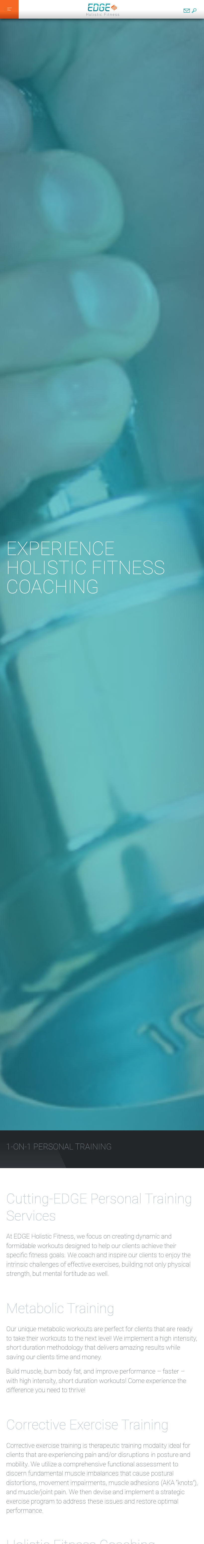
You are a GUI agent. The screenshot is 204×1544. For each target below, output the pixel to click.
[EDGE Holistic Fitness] (102, 9)
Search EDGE (194, 10)
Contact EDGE (187, 10)
